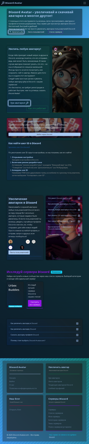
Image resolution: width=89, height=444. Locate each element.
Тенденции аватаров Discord (60, 385)
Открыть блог (15, 409)
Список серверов (55, 32)
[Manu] (85, 3)
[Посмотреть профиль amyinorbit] (10, 241)
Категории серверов (57, 420)
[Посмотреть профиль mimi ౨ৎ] (28, 241)
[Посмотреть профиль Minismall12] (10, 247)
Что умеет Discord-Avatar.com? (60, 198)
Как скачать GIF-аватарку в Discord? (62, 215)
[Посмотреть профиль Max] (55, 54)
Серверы (52, 409)
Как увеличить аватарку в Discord (24, 323)
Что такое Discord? (55, 235)
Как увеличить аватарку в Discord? (62, 204)
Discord (52, 437)
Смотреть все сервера (35, 303)
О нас (11, 385)
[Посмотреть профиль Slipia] (74, 49)
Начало (12, 378)
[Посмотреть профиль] (22, 247)
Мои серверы (54, 416)
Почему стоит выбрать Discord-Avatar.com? (28, 341)
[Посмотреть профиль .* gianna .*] (69, 49)
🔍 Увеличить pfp (16, 32)
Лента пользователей (36, 32)
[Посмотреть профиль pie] (60, 54)
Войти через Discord (44, 134)
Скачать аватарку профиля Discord (25, 335)
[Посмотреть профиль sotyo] (34, 241)
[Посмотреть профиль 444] (64, 49)
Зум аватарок (54, 378)
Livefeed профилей (56, 388)
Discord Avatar (13, 3)
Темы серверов (54, 423)
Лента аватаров (55, 381)
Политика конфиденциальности (23, 388)
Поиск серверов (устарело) (59, 427)
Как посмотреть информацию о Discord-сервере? (60, 228)
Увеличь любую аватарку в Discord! (62, 210)
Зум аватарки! (17, 102)
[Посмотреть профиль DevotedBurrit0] (55, 49)
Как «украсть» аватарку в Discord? (61, 221)
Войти (12, 381)
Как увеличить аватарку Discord (23, 329)
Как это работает (37, 108)
